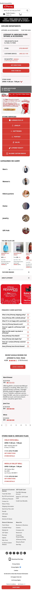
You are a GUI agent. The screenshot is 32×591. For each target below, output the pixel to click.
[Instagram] (10, 553)
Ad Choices (21, 584)
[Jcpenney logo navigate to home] (8, 6)
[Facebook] (14, 553)
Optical (4, 537)
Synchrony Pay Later (8, 509)
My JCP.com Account (8, 496)
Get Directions (16, 65)
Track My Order (6, 493)
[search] (28, 10)
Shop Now (16, 587)
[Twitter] (7, 553)
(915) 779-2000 (13, 451)
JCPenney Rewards (7, 499)
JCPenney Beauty (17, 148)
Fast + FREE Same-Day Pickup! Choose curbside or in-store (15, 20)
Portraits (4, 535)
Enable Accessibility (6, 3)
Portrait (17, 137)
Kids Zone (5, 540)
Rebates (4, 516)
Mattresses (17, 131)
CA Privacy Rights (16, 580)
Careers (18, 527)
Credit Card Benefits (21, 501)
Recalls (4, 511)
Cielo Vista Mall (11, 440)
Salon (17, 142)
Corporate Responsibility (20, 536)
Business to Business (22, 525)
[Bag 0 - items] (20, 14)
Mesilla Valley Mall (13, 463)
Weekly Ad (5, 530)
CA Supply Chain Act (16, 577)
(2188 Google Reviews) (11, 60)
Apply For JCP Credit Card (22, 497)
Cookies (16, 570)
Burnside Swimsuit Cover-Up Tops (5, 262)
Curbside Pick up (17, 120)
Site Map (18, 544)
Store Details (9, 456)
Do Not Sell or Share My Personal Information (16, 573)
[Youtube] (21, 553)
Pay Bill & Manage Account (21, 493)
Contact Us (5, 501)
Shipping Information (8, 506)
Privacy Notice (16, 564)
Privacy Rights (15, 567)
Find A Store (5, 525)
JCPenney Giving (21, 539)
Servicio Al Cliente (7, 519)
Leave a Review (17, 367)
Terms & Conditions (11, 584)
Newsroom (19, 532)
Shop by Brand (20, 542)
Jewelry (17, 125)
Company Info (20, 530)
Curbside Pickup (6, 527)
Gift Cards (5, 514)
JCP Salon (5, 532)
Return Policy (6, 504)
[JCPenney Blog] (25, 553)
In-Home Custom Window (17, 153)
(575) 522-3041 (13, 476)
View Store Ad (16, 71)
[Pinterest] (18, 553)
